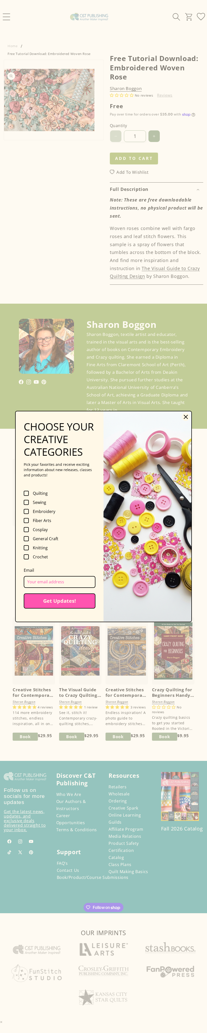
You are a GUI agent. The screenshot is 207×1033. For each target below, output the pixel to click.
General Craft (45, 538)
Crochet (40, 556)
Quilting (40, 493)
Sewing (39, 502)
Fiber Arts (42, 520)
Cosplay (40, 529)
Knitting (40, 547)
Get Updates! (59, 600)
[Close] (186, 417)
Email (29, 570)
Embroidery (44, 511)
